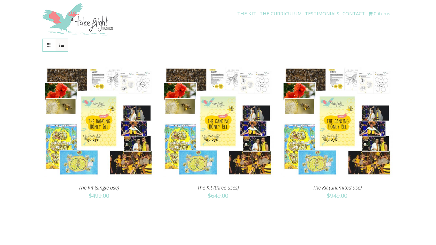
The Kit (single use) (99, 187)
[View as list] (61, 45)
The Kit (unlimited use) (337, 187)
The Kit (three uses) (218, 187)
